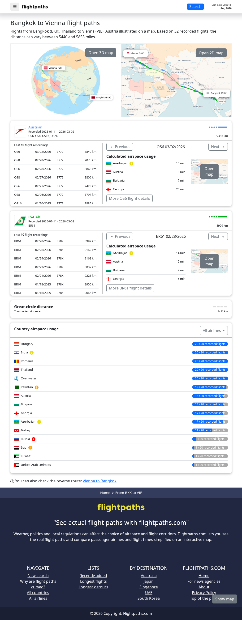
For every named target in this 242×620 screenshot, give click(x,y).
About (204, 587)
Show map (224, 599)
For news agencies (203, 581)
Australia (149, 575)
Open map (209, 171)
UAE (148, 592)
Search (195, 6)
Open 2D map (211, 52)
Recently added (93, 575)
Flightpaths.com (137, 613)
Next (215, 146)
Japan (149, 581)
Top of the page (204, 598)
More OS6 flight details (129, 198)
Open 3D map (100, 52)
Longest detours (93, 587)
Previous (122, 146)
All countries (38, 592)
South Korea (149, 598)
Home (105, 492)
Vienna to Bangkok (100, 481)
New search (38, 575)
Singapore (148, 587)
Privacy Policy (204, 592)
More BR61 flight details (130, 288)
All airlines (212, 330)
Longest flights (93, 581)
